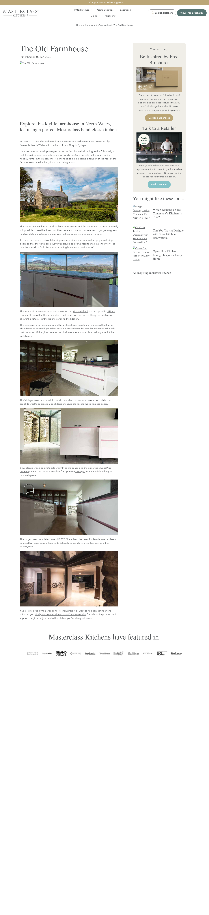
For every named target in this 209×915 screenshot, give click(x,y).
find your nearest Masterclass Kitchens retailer (60, 614)
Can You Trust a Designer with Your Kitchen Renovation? (169, 234)
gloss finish (100, 315)
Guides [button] (95, 15)
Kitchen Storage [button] (105, 9)
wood (37, 467)
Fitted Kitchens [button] (82, 9)
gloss (68, 324)
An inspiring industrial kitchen (152, 273)
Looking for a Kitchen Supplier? (104, 2)
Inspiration (90, 25)
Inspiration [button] (125, 9)
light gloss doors (98, 403)
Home (79, 25)
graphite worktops (30, 403)
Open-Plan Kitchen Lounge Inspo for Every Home (167, 255)
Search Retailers (163, 12)
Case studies (104, 25)
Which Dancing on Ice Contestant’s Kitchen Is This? (167, 213)
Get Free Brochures (159, 117)
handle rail (45, 400)
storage (80, 471)
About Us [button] (110, 15)
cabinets (45, 467)
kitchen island (80, 311)
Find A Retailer (159, 184)
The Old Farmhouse (123, 25)
